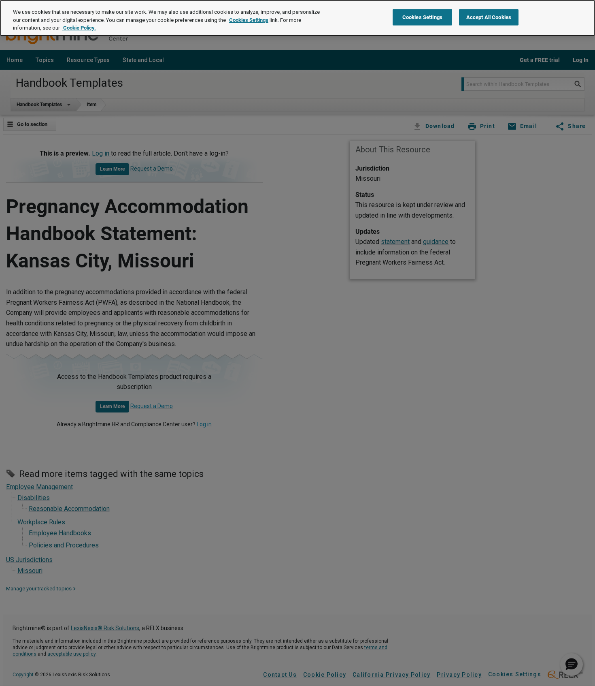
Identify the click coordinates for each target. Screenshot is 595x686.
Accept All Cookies (488, 17)
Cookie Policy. (79, 28)
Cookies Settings (248, 20)
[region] (297, 18)
